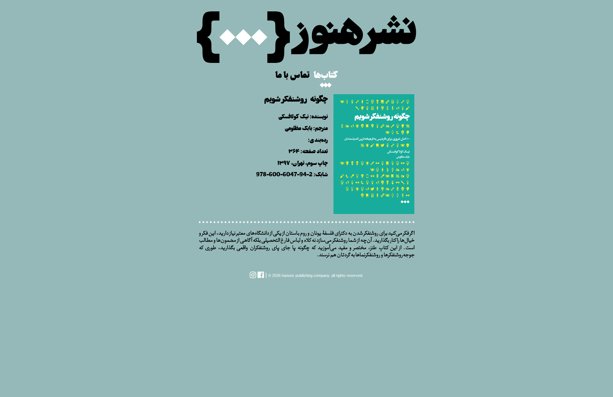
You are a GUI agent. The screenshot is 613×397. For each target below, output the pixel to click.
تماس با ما (292, 74)
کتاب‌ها (326, 74)
